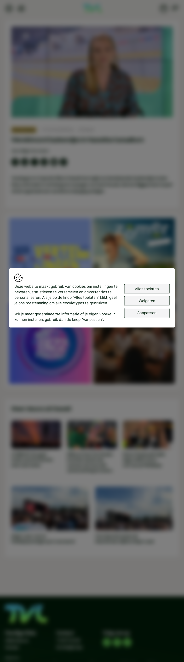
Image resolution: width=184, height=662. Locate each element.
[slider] (92, 101)
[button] (93, 73)
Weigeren (147, 301)
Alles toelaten (147, 288)
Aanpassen (146, 312)
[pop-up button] (156, 109)
